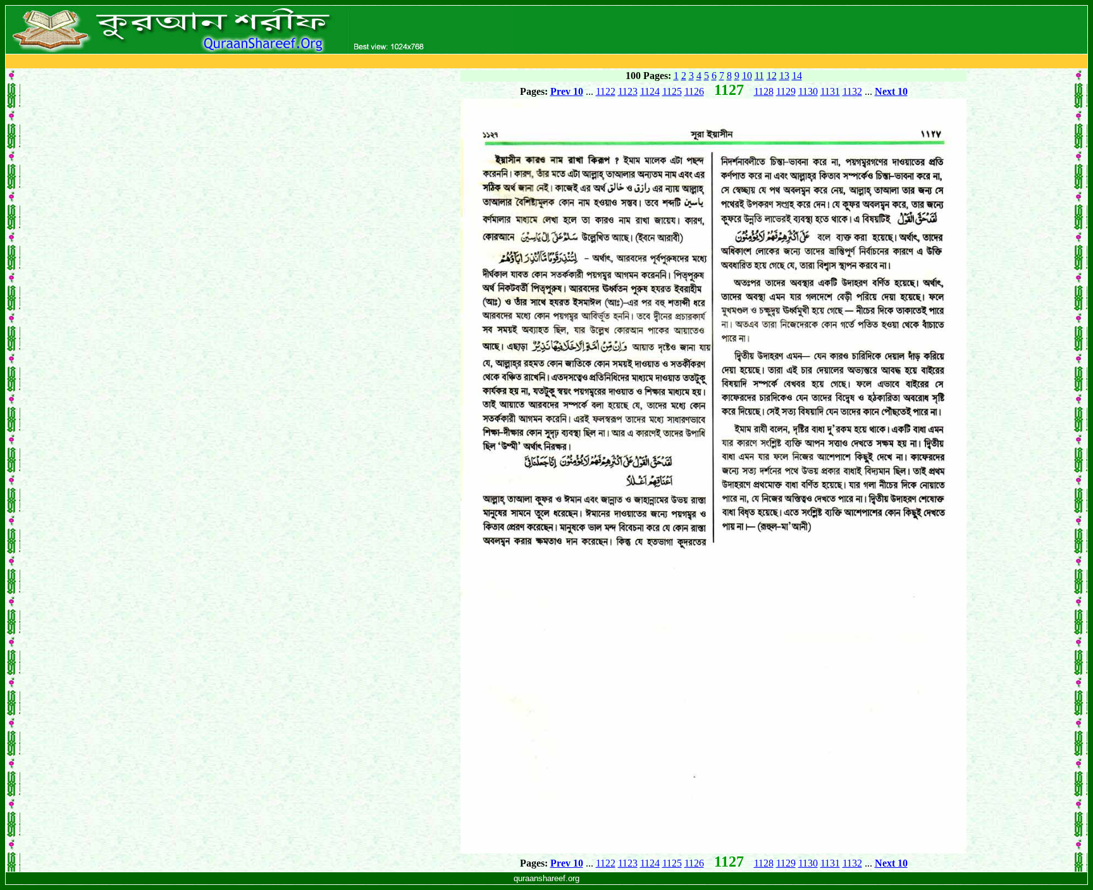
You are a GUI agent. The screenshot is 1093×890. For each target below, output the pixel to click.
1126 (694, 91)
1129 (786, 91)
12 (772, 75)
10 (747, 75)
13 (784, 75)
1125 (672, 91)
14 (797, 75)
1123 (628, 91)
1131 (830, 91)
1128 (764, 91)
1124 (650, 91)
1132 (852, 91)
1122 (605, 91)
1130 (808, 91)
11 (759, 75)
